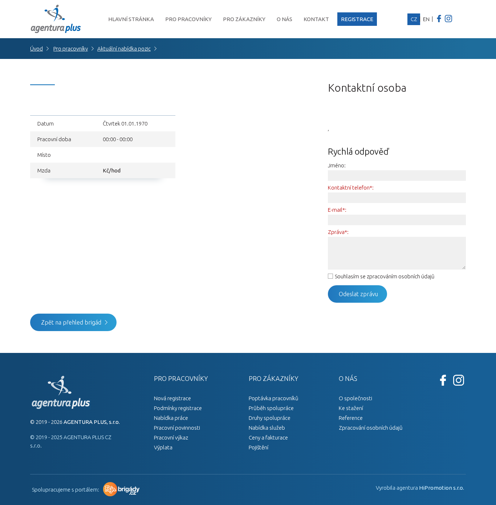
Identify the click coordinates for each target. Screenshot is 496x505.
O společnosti (355, 398)
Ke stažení (351, 408)
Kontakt (316, 19)
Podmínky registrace (178, 408)
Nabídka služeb (267, 428)
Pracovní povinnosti (177, 428)
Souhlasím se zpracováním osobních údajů (385, 276)
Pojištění (258, 447)
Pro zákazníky (244, 19)
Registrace (357, 19)
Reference (351, 418)
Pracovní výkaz (171, 437)
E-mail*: (337, 210)
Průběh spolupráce (271, 408)
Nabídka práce (171, 418)
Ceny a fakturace (268, 437)
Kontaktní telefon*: (351, 187)
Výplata (163, 447)
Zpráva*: (338, 232)
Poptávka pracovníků (273, 398)
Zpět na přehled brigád (71, 322)
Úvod (36, 48)
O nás (284, 19)
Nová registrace (172, 398)
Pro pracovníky (188, 19)
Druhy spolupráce (269, 418)
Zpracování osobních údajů (371, 428)
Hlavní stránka (131, 19)
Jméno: (337, 165)
